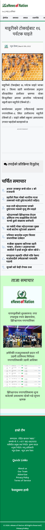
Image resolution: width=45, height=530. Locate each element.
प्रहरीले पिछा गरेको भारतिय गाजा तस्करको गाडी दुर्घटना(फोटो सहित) (23, 199)
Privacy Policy (22, 477)
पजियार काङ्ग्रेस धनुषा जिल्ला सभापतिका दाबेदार (21, 237)
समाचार (15, 17)
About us (22, 468)
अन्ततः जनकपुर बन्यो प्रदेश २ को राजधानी (21, 190)
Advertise (22, 474)
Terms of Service (22, 481)
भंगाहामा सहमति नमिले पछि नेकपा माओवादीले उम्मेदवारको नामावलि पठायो (22, 258)
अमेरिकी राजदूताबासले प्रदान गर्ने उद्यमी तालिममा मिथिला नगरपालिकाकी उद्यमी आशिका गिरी (22, 358)
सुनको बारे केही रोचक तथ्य (19, 267)
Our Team (22, 471)
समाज (25, 17)
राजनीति (35, 17)
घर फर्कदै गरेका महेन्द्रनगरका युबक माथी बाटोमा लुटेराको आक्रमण (23, 228)
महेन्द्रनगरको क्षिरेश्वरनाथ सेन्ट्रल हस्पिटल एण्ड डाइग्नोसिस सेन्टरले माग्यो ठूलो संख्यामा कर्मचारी (22, 217)
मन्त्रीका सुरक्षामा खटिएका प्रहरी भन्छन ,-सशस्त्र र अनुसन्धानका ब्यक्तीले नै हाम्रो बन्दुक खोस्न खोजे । (23, 246)
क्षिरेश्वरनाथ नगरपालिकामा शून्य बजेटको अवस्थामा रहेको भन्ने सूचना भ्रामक (22, 396)
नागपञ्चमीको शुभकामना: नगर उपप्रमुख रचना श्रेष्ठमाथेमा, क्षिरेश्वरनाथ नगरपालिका (22, 317)
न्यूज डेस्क (13, 46)
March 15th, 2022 (24, 46)
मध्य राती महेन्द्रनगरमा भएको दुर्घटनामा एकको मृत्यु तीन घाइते (21, 208)
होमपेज (5, 17)
